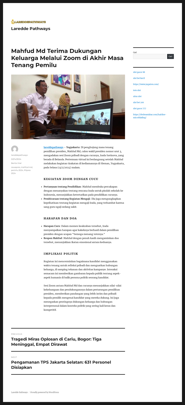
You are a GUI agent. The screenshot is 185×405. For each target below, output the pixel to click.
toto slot (137, 90)
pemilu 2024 (17, 170)
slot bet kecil (139, 78)
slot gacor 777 (139, 108)
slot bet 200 (138, 102)
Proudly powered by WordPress (44, 392)
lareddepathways (53, 147)
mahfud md (26, 167)
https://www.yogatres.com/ (146, 84)
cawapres (15, 167)
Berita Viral (16, 163)
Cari (135, 52)
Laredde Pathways (30, 28)
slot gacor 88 (139, 72)
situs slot (137, 96)
